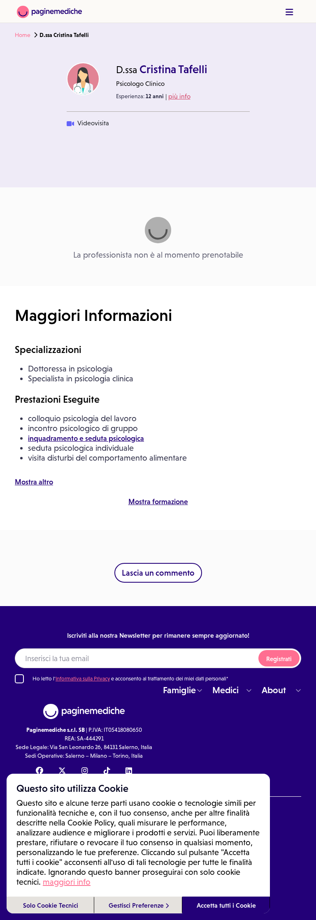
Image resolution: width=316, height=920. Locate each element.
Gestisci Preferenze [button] (137, 905)
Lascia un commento (158, 572)
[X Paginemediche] (62, 771)
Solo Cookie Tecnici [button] (50, 905)
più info (179, 96)
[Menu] (289, 12)
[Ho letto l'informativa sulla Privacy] (19, 678)
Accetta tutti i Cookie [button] (226, 905)
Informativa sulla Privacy (83, 679)
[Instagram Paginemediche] (84, 771)
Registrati (279, 658)
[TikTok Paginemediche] (107, 771)
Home (22, 35)
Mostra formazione (158, 502)
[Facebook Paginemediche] (39, 771)
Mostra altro (34, 482)
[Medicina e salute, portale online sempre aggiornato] (49, 11)
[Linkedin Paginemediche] (128, 771)
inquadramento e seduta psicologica (86, 438)
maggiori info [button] (67, 881)
